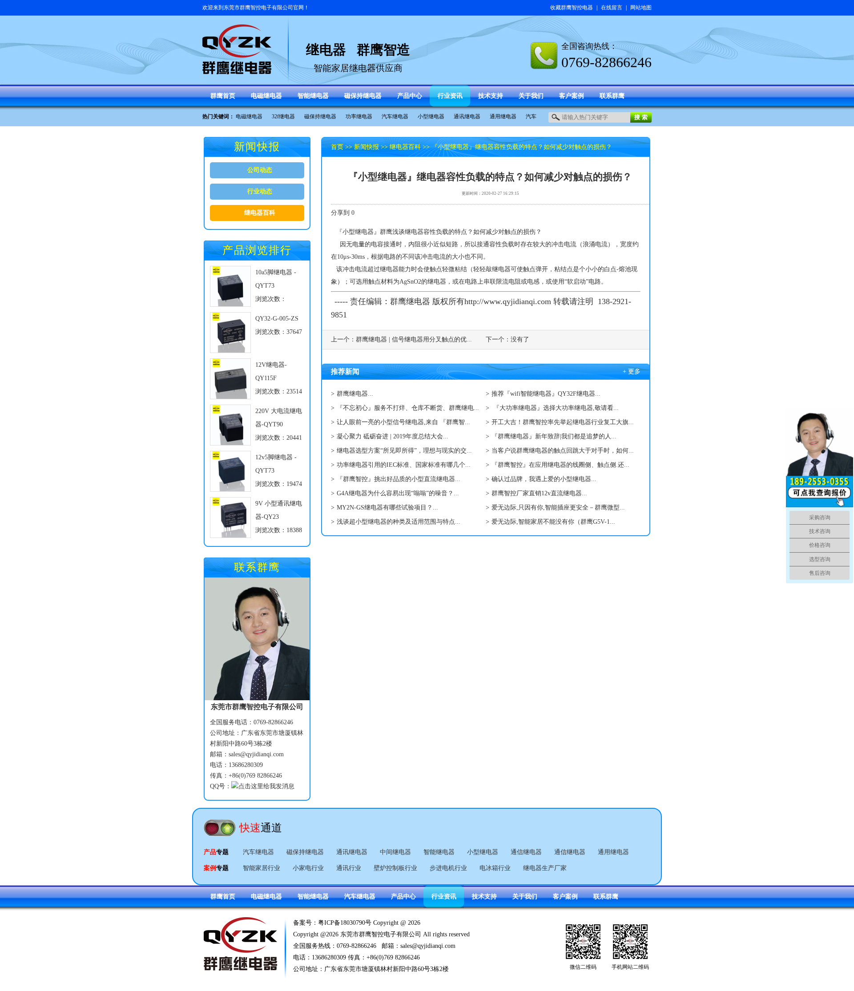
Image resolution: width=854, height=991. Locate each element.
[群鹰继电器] (237, 70)
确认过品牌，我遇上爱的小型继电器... (543, 479)
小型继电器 (431, 116)
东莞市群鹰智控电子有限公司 (258, 7)
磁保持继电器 (320, 116)
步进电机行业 (448, 868)
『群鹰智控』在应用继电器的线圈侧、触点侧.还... (560, 464)
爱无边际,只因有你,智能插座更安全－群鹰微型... (558, 507)
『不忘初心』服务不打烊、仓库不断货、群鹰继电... (408, 408)
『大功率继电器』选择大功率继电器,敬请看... (555, 408)
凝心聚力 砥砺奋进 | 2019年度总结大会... (392, 436)
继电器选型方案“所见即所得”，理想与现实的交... (404, 450)
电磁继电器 (249, 116)
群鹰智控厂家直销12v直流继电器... (539, 493)
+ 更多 (631, 371)
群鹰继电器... (355, 393)
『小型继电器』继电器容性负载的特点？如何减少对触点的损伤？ (521, 147)
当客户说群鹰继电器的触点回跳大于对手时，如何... (562, 450)
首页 (337, 147)
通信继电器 (526, 852)
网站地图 (641, 7)
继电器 (414, 232)
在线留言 (611, 7)
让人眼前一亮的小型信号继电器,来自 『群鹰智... (403, 422)
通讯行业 (348, 868)
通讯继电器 (467, 116)
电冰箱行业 (495, 868)
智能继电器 (439, 852)
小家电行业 (308, 868)
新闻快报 (366, 147)
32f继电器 (283, 116)
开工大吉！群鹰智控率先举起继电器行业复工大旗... (562, 422)
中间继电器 (395, 852)
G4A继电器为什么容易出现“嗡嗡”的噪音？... (398, 493)
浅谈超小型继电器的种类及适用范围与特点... (398, 521)
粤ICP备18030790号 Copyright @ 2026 (369, 922)
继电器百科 (259, 212)
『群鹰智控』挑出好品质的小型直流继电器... (398, 479)
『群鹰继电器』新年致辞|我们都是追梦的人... (553, 436)
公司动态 (259, 170)
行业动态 (259, 191)
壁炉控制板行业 (395, 868)
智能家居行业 (261, 868)
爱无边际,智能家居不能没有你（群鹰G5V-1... (553, 521)
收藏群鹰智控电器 (571, 7)
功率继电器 (359, 116)
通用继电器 (503, 116)
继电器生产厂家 (545, 868)
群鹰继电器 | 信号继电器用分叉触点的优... (414, 339)
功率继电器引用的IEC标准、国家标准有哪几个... (404, 464)
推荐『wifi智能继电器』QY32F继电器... (545, 393)
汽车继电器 (395, 116)
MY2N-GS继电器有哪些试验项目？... (387, 507)
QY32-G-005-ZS (276, 318)
